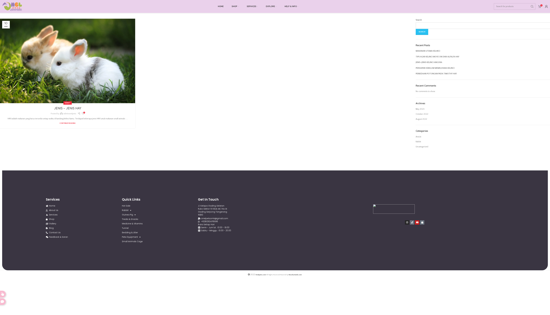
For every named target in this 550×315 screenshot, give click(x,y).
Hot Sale (126, 205)
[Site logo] (12, 6)
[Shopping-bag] (422, 222)
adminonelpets (69, 114)
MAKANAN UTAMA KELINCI (428, 51)
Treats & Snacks (130, 219)
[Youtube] (417, 222)
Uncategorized (422, 147)
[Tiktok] (412, 222)
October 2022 (422, 114)
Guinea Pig (127, 214)
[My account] (546, 6)
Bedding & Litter (130, 232)
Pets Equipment (130, 237)
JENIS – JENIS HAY (67, 108)
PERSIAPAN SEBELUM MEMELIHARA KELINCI (435, 68)
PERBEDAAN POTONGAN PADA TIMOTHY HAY (436, 74)
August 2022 (421, 119)
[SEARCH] (532, 6)
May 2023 (420, 109)
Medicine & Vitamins (132, 223)
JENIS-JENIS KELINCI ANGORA (429, 62)
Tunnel (125, 228)
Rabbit (67, 103)
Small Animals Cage (132, 241)
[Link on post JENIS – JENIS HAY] (67, 61)
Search (419, 20)
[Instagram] (407, 222)
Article (418, 137)
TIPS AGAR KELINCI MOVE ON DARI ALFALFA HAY (437, 57)
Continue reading (68, 123)
